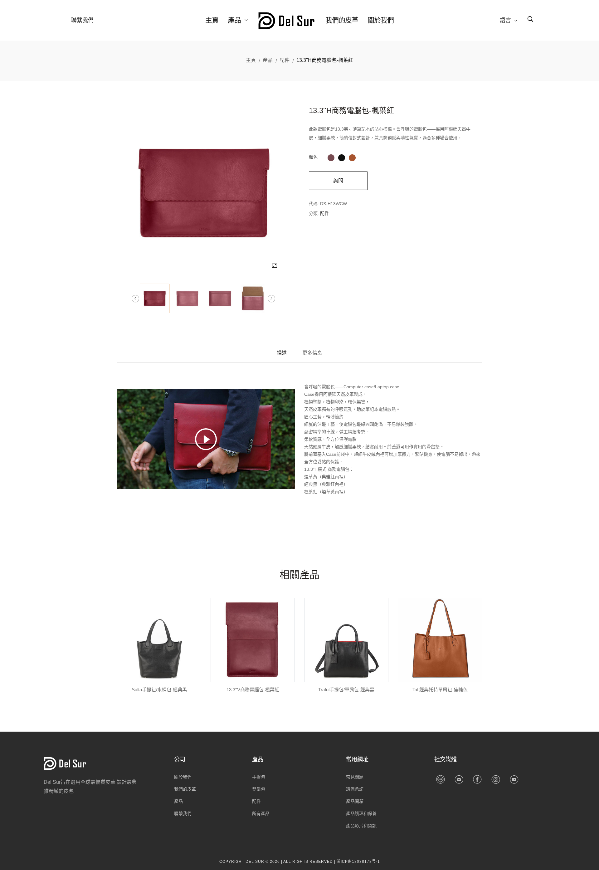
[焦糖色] (352, 156)
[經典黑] (341, 156)
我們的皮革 (341, 20)
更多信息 (312, 352)
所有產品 (261, 813)
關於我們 (381, 20)
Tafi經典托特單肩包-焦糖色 (440, 689)
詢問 (338, 180)
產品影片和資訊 (361, 825)
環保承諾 (354, 789)
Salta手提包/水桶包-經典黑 (159, 689)
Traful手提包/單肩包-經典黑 (346, 689)
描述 (282, 352)
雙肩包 (258, 789)
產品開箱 (354, 801)
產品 (235, 20)
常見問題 (354, 776)
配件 (285, 60)
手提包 (258, 776)
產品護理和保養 (361, 813)
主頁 (211, 20)
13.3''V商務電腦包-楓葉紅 (252, 689)
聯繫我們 (82, 20)
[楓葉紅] (331, 156)
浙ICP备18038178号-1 (358, 861)
